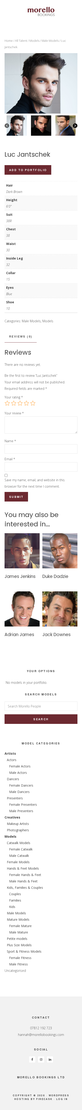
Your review (14, 413)
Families (15, 900)
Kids (12, 907)
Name (10, 441)
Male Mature (18, 932)
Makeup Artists (18, 823)
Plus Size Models (19, 945)
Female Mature (20, 926)
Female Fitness (20, 958)
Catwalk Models (18, 843)
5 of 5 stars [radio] (33, 403)
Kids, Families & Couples (25, 887)
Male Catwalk (19, 855)
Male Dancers (19, 792)
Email (10, 459)
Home (9, 41)
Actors (11, 760)
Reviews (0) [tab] (20, 336)
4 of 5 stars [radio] (26, 403)
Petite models (17, 938)
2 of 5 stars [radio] (13, 403)
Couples (15, 894)
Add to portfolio (28, 170)
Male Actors (18, 772)
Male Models (50, 41)
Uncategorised (15, 970)
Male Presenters (21, 811)
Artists (10, 753)
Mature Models (18, 919)
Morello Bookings (41, 11)
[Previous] (7, 125)
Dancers (13, 779)
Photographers (18, 830)
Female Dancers (21, 785)
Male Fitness (18, 964)
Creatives (12, 817)
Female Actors (20, 766)
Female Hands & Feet (25, 875)
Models (34, 41)
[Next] (75, 125)
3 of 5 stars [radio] (20, 403)
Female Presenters (23, 804)
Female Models (18, 862)
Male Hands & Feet (23, 881)
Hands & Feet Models (23, 868)
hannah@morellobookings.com (41, 1034)
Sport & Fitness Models (24, 951)
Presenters (15, 798)
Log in (62, 1099)
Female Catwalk (21, 849)
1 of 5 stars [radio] (7, 403)
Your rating (14, 397)
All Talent (21, 41)
